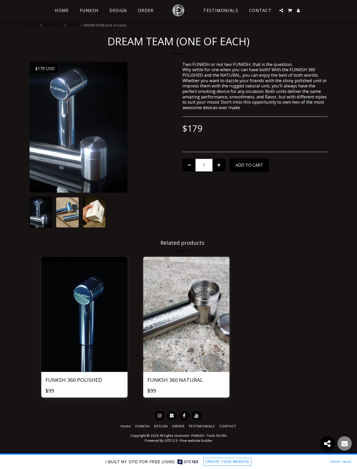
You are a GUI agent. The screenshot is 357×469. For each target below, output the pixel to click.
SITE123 (171, 440)
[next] (119, 127)
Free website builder (196, 440)
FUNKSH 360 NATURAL (175, 379)
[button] (281, 10)
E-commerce (53, 25)
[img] (84, 314)
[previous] (38, 127)
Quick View (84, 357)
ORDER (73, 25)
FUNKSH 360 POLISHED (73, 379)
